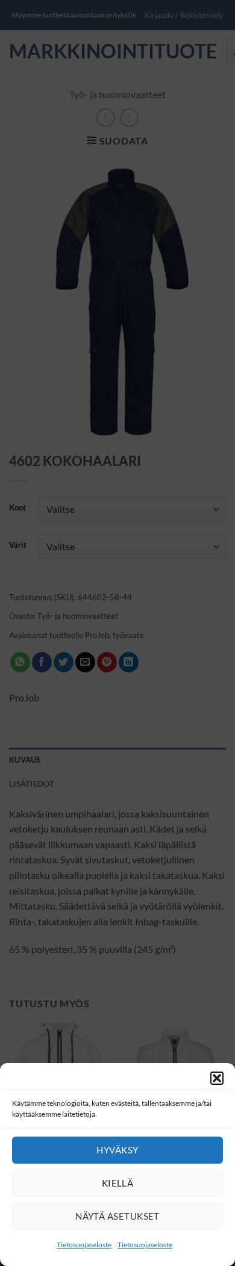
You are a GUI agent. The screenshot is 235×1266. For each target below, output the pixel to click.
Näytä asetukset (117, 1216)
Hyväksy (117, 1149)
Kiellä (118, 1183)
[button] (217, 1078)
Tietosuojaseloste (84, 1244)
